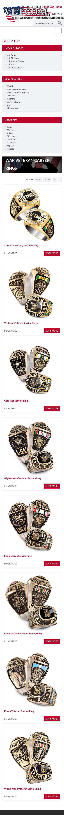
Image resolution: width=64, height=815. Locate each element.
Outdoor (11, 139)
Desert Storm (13, 101)
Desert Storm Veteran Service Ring (23, 633)
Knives (10, 133)
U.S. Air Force (13, 58)
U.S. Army (11, 55)
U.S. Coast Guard (15, 67)
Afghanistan (12, 108)
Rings (9, 127)
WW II (10, 86)
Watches (11, 130)
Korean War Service (16, 89)
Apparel (10, 145)
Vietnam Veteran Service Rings (21, 323)
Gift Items (12, 136)
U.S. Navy (11, 64)
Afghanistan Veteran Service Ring (22, 478)
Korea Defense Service (18, 92)
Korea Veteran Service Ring (19, 711)
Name (47, 179)
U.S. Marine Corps (15, 61)
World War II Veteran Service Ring (22, 788)
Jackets (10, 148)
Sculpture (11, 142)
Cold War (11, 95)
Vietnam (11, 98)
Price (38, 179)
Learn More (52, 253)
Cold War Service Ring (16, 400)
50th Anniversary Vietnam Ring (21, 245)
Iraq (8, 105)
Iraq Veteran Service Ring (18, 555)
